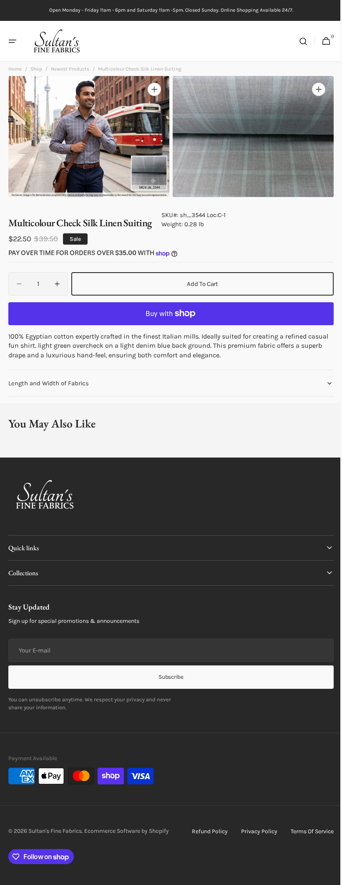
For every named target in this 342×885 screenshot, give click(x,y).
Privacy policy (253, 831)
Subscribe (168, 676)
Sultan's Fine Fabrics (55, 830)
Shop (36, 71)
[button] (12, 41)
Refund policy (203, 831)
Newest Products (70, 71)
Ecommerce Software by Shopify (126, 830)
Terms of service (305, 831)
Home (15, 71)
